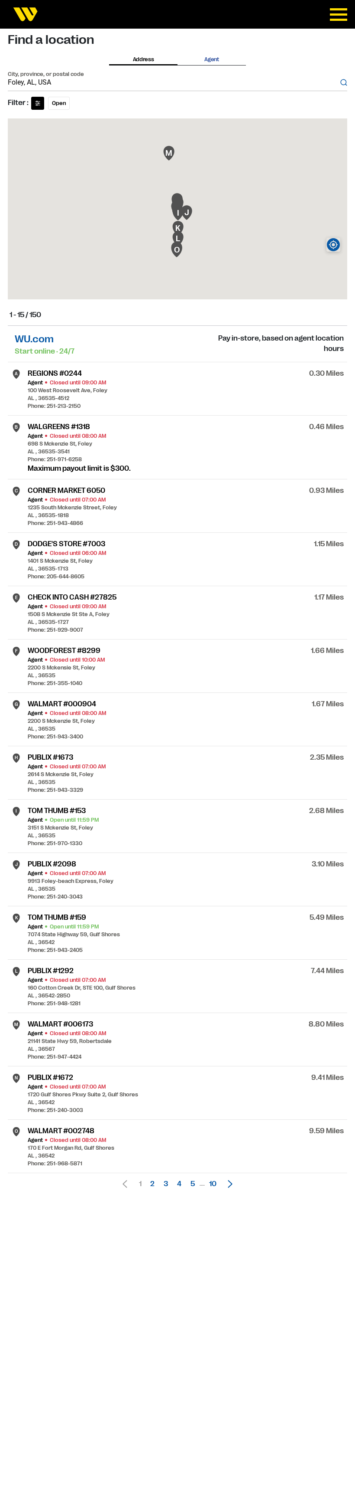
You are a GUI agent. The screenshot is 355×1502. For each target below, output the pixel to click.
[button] (227, 1184)
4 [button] (179, 1184)
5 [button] (192, 1184)
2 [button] (152, 1184)
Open (59, 103)
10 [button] (212, 1184)
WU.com (34, 339)
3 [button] (166, 1184)
